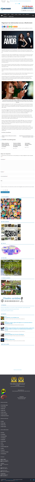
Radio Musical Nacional (5, 415)
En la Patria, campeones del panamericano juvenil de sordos (10, 309)
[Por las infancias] (11, 199)
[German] (26, 6)
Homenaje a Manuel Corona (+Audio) (28, 144)
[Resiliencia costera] (11, 260)
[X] (4, 26)
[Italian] (27, 6)
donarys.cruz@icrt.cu (4, 468)
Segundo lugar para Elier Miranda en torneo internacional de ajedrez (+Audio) (26, 136)
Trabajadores (4, 437)
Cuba (8, 14)
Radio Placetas (4, 426)
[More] (17, 26)
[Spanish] (22, 6)
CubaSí (3, 444)
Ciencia (23, 14)
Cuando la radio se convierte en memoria (7, 310)
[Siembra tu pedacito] (11, 280)
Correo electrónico (4, 176)
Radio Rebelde (4, 406)
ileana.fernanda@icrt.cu (4, 461)
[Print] (15, 26)
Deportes (19, 14)
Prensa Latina (4, 441)
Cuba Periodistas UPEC (5, 446)
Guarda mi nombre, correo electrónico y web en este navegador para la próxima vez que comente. (17, 186)
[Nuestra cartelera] (12, 297)
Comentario (3, 159)
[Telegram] (6, 26)
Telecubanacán (4, 453)
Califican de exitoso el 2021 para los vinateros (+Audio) (9, 136)
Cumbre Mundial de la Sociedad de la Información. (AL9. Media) (17, 384)
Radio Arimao (4, 424)
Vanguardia (3, 439)
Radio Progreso (4, 412)
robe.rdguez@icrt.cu (4, 475)
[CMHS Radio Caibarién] (2, 15)
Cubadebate (3, 434)
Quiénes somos (11, 16)
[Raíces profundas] (11, 223)
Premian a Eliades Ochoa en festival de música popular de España (17, 145)
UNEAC (3, 448)
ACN (2, 443)
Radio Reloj (3, 408)
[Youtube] (8, 26)
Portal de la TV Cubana (5, 451)
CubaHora (3, 450)
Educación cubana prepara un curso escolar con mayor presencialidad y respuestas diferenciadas (15, 307)
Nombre (2, 171)
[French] (25, 6)
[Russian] (29, 6)
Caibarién (4, 14)
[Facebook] (2, 26)
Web (1, 180)
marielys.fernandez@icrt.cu (5, 471)
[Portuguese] (28, 6)
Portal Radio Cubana (5, 405)
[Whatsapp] (9, 26)
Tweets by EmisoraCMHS (17, 369)
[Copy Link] (13, 26)
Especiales (5, 16)
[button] (9, 14)
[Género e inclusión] (11, 245)
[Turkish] (31, 6)
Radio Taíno (3, 410)
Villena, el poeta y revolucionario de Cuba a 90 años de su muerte (5, 145)
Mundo (12, 14)
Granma (3, 432)
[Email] (11, 26)
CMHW (3, 421)
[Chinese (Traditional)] (32, 6)
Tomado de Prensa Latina (9, 24)
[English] (23, 6)
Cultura (16, 14)
